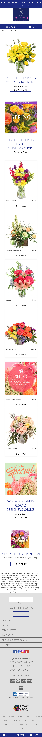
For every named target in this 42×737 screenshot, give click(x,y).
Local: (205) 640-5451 (21, 669)
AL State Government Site (30, 721)
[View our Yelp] (27, 653)
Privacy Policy (11, 724)
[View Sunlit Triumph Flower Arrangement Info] (21, 180)
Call (8, 734)
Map (22, 734)
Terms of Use (21, 728)
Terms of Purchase (27, 724)
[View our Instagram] (23, 653)
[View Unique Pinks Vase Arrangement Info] (21, 279)
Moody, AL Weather (9, 721)
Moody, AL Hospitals (33, 717)
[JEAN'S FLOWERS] (21, 21)
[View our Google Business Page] (19, 653)
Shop (12, 26)
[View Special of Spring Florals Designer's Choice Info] (21, 479)
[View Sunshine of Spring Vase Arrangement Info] (21, 55)
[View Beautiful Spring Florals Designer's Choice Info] (21, 118)
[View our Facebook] (15, 653)
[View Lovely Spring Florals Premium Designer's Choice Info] (21, 378)
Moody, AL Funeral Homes (11, 717)
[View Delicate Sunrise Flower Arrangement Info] (21, 428)
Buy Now (20, 89)
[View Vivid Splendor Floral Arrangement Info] (21, 329)
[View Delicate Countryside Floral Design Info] (21, 229)
